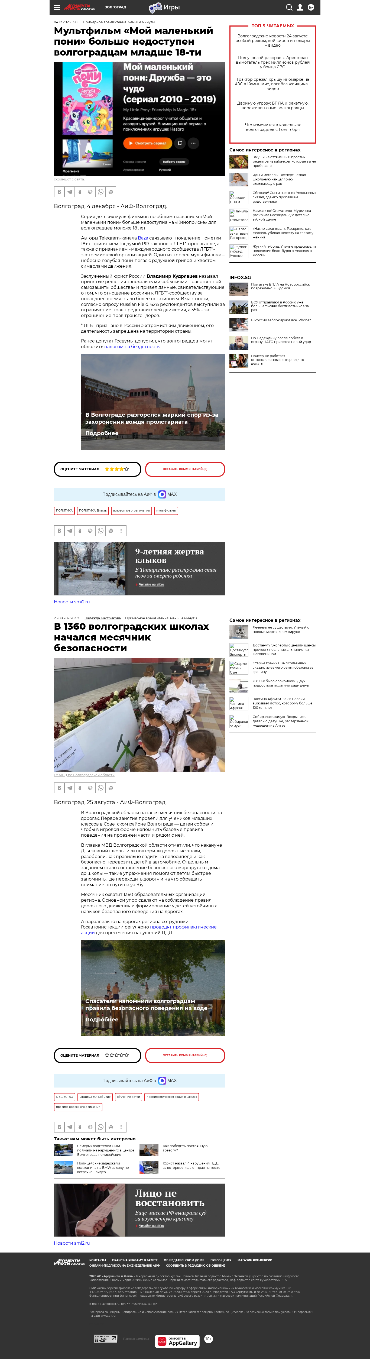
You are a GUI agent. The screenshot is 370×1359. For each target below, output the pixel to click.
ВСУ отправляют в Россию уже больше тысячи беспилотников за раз (280, 306)
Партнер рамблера (136, 1338)
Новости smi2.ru (72, 601)
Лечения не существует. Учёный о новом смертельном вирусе (281, 629)
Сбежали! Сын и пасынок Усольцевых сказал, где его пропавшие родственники (284, 197)
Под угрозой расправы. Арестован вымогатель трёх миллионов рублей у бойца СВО (273, 62)
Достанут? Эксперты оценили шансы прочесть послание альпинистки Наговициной (284, 649)
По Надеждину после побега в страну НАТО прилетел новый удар (281, 340)
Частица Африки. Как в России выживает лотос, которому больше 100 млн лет (282, 703)
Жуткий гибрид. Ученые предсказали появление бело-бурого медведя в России (284, 250)
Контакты (97, 1260)
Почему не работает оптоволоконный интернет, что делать (277, 359)
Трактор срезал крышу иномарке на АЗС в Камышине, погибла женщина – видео (273, 84)
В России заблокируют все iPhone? (281, 320)
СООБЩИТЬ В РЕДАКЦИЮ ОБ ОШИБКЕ (195, 1265)
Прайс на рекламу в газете (135, 1260)
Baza (143, 238)
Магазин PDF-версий (255, 1260)
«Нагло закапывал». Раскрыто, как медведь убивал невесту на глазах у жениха (283, 232)
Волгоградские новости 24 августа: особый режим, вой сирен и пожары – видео (273, 41)
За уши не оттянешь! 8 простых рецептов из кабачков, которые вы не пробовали (284, 161)
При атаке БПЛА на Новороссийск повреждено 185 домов (280, 286)
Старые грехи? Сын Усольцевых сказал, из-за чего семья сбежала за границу (283, 667)
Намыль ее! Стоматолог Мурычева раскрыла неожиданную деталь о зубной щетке (282, 215)
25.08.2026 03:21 (67, 618)
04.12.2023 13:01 (66, 22)
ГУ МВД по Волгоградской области (84, 775)
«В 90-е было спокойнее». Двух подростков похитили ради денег (281, 683)
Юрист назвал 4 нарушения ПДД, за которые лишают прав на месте (191, 1165)
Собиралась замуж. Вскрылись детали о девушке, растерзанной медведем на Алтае (281, 721)
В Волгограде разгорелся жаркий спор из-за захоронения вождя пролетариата (151, 418)
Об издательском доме (184, 1260)
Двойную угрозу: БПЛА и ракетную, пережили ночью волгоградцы (273, 105)
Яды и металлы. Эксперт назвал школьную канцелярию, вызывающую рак (279, 179)
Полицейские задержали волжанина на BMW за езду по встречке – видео (103, 1167)
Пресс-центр (220, 1260)
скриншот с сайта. (69, 179)
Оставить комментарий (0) (185, 469)
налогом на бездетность (132, 346)
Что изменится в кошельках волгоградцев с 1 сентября (273, 127)
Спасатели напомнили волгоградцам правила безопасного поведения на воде (146, 1004)
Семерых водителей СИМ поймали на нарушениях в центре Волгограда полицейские (105, 1150)
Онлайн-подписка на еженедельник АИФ (124, 1265)
